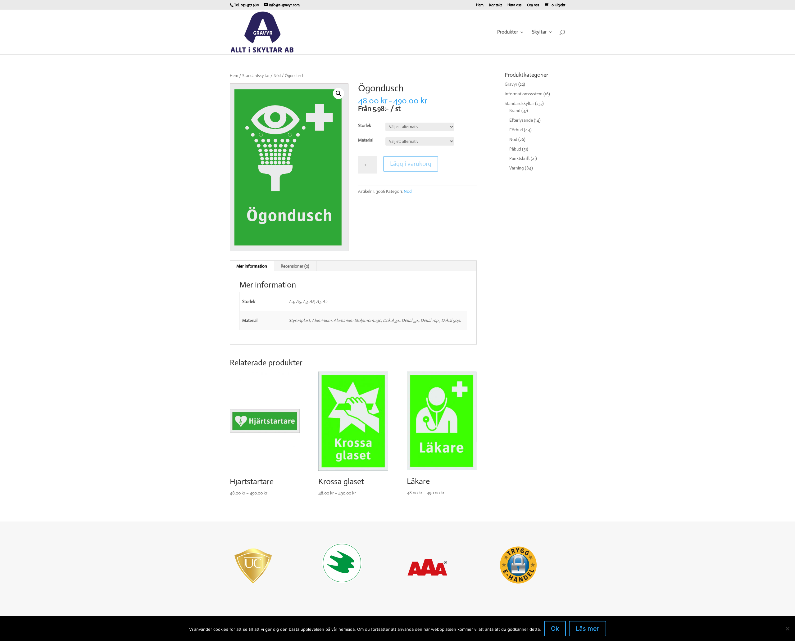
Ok (555, 628)
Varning (516, 168)
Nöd (277, 75)
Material (365, 140)
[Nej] (787, 628)
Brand (514, 110)
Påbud (515, 149)
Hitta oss (514, 5)
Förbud (516, 130)
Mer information (251, 266)
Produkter (507, 32)
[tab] (251, 266)
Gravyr (511, 84)
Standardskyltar (256, 75)
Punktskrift (519, 158)
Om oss (533, 5)
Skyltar (539, 32)
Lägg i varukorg (410, 164)
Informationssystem (524, 94)
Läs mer (587, 628)
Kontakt (495, 5)
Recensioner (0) (295, 266)
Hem (480, 5)
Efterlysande (521, 120)
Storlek (364, 125)
